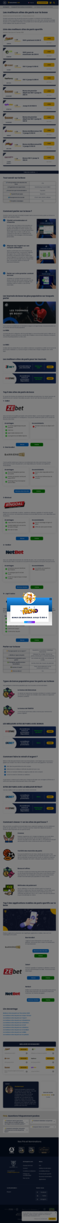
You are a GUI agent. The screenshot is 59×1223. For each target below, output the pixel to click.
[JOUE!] (29, 610)
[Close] (51, 599)
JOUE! (29, 622)
